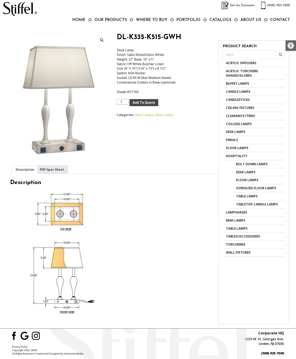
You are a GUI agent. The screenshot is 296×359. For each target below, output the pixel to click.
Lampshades (236, 212)
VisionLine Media (73, 353)
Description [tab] (25, 169)
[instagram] (36, 335)
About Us (250, 20)
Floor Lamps (237, 148)
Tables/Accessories (243, 236)
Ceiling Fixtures (240, 108)
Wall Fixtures (238, 252)
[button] (291, 45)
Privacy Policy (19, 347)
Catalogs (220, 20)
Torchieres (235, 244)
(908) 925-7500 (278, 5)
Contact (280, 20)
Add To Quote (144, 102)
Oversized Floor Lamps (256, 188)
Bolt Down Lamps (252, 164)
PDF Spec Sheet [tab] (52, 169)
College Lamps (239, 124)
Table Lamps (247, 196)
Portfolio (188, 20)
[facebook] (13, 335)
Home (78, 20)
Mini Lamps (235, 220)
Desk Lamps (144, 115)
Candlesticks (238, 99)
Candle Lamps (238, 91)
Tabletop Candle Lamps (257, 204)
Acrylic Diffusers (241, 63)
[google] (24, 335)
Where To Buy (151, 20)
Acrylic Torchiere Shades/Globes (242, 73)
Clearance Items (240, 116)
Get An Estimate (242, 5)
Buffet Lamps (237, 83)
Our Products (110, 20)
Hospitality (236, 156)
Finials (232, 140)
